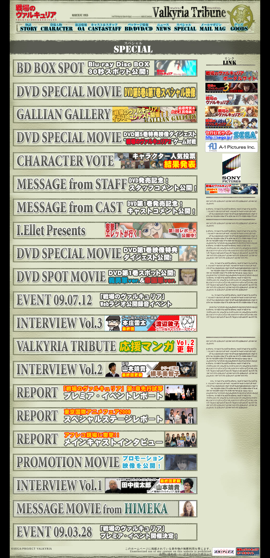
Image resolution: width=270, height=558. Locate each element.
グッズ (242, 27)
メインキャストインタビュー (104, 439)
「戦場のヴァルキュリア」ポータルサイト (231, 76)
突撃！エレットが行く (104, 230)
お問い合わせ (168, 553)
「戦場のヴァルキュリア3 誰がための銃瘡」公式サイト (231, 88)
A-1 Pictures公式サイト (231, 147)
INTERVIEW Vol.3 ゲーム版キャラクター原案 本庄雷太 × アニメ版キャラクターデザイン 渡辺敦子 (104, 323)
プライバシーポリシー (197, 553)
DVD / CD (139, 27)
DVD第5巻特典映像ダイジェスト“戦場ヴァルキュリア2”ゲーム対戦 (104, 138)
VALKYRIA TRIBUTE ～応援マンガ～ (104, 346)
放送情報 (81, 27)
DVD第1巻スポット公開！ (104, 277)
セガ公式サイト (231, 135)
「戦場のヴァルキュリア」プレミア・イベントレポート (104, 393)
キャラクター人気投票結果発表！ (104, 161)
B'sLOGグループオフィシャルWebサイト (231, 189)
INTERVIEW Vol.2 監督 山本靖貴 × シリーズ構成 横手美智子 (104, 370)
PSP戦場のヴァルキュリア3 (231, 111)
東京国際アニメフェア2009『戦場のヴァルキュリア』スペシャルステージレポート (104, 416)
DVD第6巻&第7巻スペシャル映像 (104, 91)
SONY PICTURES (231, 168)
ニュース (163, 27)
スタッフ (105, 27)
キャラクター (56, 27)
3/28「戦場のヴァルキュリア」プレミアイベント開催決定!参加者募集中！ (104, 532)
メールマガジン (213, 27)
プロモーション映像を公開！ (104, 462)
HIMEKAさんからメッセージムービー (104, 509)
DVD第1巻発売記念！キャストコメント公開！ (104, 207)
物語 (27, 27)
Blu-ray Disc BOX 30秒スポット (104, 68)
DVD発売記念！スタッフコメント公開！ (104, 184)
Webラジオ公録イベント (104, 300)
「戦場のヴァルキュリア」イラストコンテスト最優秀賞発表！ (104, 114)
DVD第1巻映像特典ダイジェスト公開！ (104, 254)
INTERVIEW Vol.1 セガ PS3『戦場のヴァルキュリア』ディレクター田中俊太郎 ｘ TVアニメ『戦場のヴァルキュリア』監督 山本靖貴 (104, 485)
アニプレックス (223, 551)
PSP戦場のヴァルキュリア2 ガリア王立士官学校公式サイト (231, 123)
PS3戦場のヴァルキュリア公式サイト (231, 99)
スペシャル (185, 27)
